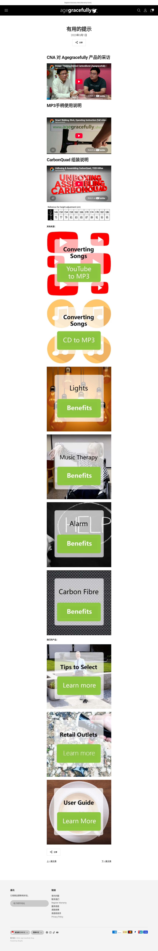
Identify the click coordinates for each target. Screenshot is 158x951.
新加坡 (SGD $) (20, 932)
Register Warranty (59, 903)
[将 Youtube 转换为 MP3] (79, 263)
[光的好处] (79, 399)
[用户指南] (79, 812)
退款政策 (55, 910)
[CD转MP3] (79, 331)
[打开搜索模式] (139, 10)
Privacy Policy (57, 917)
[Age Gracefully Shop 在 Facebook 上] (47, 933)
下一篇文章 (106, 861)
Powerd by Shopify (16, 941)
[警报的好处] (79, 534)
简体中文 (36, 932)
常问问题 (55, 896)
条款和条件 (56, 913)
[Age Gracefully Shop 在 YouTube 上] (57, 933)
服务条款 (55, 906)
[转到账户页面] (145, 10)
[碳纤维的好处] (79, 602)
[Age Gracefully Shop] (79, 10)
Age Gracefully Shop (27, 938)
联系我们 (55, 899)
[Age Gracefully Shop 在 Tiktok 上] (54, 933)
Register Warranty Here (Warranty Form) (77, 2)
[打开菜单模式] (6, 10)
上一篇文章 (51, 861)
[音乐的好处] (79, 466)
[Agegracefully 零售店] (79, 744)
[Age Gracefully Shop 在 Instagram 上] (50, 933)
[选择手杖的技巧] (79, 676)
